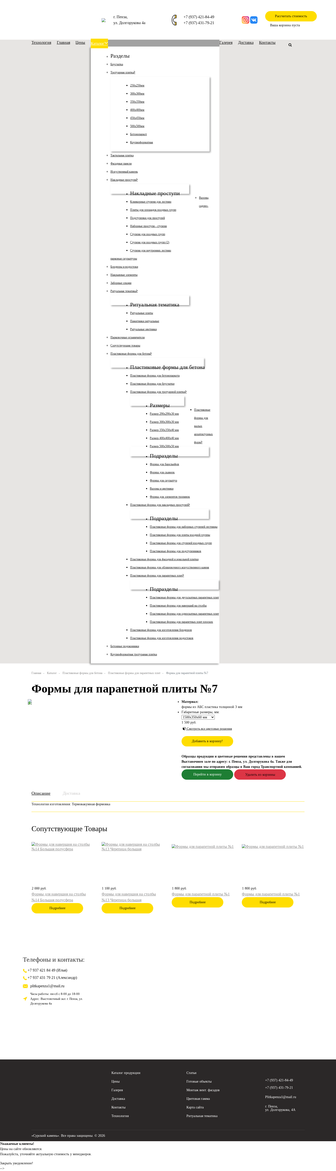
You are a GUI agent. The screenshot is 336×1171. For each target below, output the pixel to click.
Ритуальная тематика (201, 1116)
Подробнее (57, 908)
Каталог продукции (125, 1073)
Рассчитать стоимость (291, 16)
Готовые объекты (199, 1081)
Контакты (118, 1107)
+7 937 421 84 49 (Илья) (47, 970)
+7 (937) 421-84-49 (198, 17)
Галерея (117, 1090)
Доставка (71, 793)
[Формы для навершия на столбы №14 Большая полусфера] (62, 846)
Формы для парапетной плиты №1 (201, 894)
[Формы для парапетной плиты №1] (203, 846)
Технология (120, 1116)
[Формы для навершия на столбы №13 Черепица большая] (133, 846)
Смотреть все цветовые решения (209, 728)
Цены (115, 1081)
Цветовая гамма (198, 1099)
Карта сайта (195, 1107)
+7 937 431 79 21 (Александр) (52, 977)
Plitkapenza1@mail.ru (280, 1097)
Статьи (191, 1073)
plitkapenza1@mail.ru (47, 986)
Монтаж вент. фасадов (203, 1090)
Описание (40, 793)
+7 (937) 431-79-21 (198, 23)
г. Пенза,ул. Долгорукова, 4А (280, 1108)
